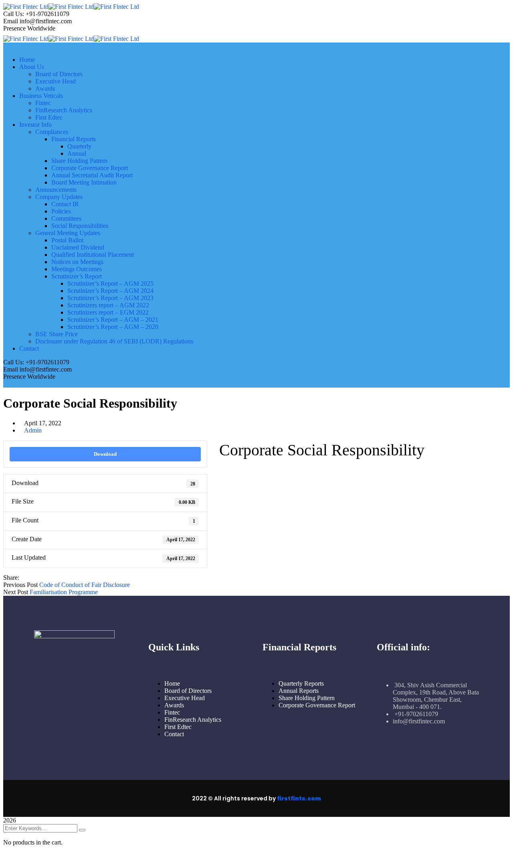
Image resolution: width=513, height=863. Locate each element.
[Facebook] (23, 577)
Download (105, 454)
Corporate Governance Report (317, 705)
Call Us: (13, 13)
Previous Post (20, 584)
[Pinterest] (36, 577)
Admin (33, 430)
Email (10, 21)
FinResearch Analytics (192, 719)
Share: (11, 577)
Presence (14, 28)
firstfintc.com (299, 798)
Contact (174, 734)
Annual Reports (299, 690)
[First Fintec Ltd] (25, 6)
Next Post (15, 592)
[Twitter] (29, 577)
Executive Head (184, 697)
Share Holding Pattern (307, 697)
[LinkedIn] (42, 577)
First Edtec (178, 726)
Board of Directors (188, 690)
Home (172, 683)
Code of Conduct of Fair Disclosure (84, 584)
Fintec (172, 712)
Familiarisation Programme (64, 592)
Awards (174, 705)
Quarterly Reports (301, 683)
